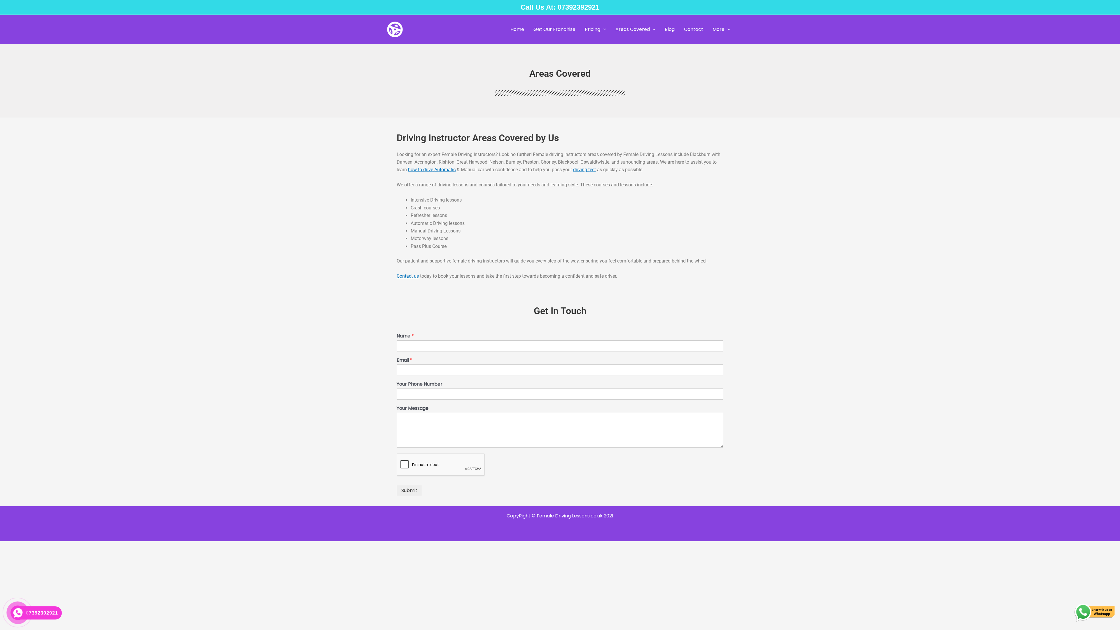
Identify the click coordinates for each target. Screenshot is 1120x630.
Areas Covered (632, 29)
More (718, 29)
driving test (584, 169)
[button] (603, 29)
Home (517, 29)
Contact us (408, 276)
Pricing (592, 29)
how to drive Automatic (432, 169)
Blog (670, 29)
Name (405, 336)
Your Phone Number (419, 384)
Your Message (412, 408)
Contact (693, 29)
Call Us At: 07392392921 (560, 7)
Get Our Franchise (554, 29)
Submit (409, 490)
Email (404, 360)
